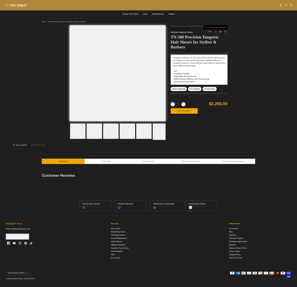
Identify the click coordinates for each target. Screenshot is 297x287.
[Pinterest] (25, 243)
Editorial (232, 245)
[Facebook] (8, 243)
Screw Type (106, 161)
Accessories (115, 258)
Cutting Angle (148, 161)
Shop (145, 14)
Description (63, 161)
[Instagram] (20, 243)
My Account (115, 228)
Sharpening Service (118, 232)
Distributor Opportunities (238, 242)
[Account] (280, 5)
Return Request (117, 251)
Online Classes (116, 242)
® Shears (17, 278)
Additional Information (191, 161)
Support (171, 14)
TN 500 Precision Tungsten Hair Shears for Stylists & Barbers (67, 22)
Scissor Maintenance (119, 238)
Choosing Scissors (118, 235)
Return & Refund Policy (238, 248)
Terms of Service (235, 258)
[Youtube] (14, 243)
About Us (232, 235)
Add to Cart (184, 111)
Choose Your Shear (130, 14)
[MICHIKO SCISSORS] (16, 5)
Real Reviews (158, 14)
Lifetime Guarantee (118, 245)
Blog (230, 232)
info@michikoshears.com (20, 229)
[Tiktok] (31, 243)
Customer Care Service (120, 248)
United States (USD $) (16, 273)
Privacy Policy (234, 251)
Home (44, 22)
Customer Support (236, 238)
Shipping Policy (235, 254)
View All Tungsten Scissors (234, 161)
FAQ (112, 254)
